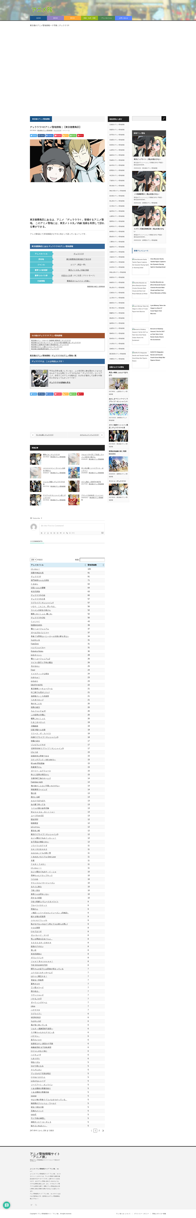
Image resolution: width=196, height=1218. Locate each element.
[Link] (67, 533)
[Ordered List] (54, 533)
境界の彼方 (35, 707)
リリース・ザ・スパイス (41, 733)
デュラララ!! (57, 130)
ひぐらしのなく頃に (39, 1051)
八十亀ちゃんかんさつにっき (42, 1032)
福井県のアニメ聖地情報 (116, 211)
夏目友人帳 (35, 831)
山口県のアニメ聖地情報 (116, 298)
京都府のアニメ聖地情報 (116, 252)
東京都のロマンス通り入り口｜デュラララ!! (46, 347)
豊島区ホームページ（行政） (78, 281)
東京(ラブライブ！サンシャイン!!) (44, 834)
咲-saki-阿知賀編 (37, 763)
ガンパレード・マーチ (40, 935)
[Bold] (41, 533)
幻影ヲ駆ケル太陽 (38, 730)
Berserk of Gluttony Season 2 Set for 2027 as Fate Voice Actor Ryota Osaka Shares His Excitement (157, 334)
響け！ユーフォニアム (40, 629)
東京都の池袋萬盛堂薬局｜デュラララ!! (45, 349)
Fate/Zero (35, 644)
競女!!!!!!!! (34, 819)
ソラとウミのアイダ (39, 846)
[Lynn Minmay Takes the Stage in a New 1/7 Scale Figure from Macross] (140, 321)
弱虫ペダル (35, 1062)
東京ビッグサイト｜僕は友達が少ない (147, 159)
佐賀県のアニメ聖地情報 (116, 328)
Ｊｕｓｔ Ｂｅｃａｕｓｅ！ (42, 961)
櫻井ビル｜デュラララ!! (51, 454)
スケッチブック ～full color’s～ (43, 760)
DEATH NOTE (37, 685)
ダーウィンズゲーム (39, 1002)
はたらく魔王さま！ (39, 976)
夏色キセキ (35, 984)
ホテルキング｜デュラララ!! (89, 435)
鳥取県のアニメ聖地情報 (116, 277)
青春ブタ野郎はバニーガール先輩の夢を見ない (50, 636)
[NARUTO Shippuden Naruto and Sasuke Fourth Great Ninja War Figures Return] (140, 368)
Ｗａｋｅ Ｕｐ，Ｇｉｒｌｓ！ (43, 812)
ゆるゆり (34, 681)
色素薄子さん (36, 767)
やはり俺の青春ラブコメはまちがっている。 (49, 1100)
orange (34, 1096)
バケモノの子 (36, 999)
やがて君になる (37, 1066)
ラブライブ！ (36, 1014)
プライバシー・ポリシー (141, 1213)
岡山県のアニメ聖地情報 (116, 287)
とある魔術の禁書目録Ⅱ (41, 1088)
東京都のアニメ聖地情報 (44, 130)
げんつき (34, 752)
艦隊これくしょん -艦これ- (41, 614)
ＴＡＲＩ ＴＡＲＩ (38, 864)
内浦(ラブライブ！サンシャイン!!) (44, 737)
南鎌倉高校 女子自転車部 (41, 1047)
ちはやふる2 (36, 1021)
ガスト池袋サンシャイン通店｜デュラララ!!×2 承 (118, 426)
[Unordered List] (57, 533)
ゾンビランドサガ (38, 745)
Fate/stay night (37, 782)
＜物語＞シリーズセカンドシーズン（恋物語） (50, 913)
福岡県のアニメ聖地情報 (116, 323)
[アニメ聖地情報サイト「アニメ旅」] (42, 9)
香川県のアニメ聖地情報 (116, 308)
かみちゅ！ (35, 677)
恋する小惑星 (36, 898)
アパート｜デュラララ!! (117, 481)
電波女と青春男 (37, 980)
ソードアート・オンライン (42, 1085)
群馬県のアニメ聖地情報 (116, 170)
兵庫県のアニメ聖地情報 (116, 262)
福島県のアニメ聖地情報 (116, 155)
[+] (73, 533)
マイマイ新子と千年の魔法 (42, 662)
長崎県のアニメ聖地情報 (116, 333)
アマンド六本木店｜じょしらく (92, 495)
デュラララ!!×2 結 (38, 595)
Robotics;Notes (37, 651)
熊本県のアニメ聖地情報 (116, 338)
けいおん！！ (36, 868)
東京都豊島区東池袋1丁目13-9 (78, 259)
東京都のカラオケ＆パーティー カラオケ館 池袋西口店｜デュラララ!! (56, 343)
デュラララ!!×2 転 (38, 618)
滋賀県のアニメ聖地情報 (116, 247)
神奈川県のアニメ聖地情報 (117, 191)
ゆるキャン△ (36, 655)
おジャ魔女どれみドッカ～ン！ (43, 838)
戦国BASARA (36, 625)
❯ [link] (103, 1131)
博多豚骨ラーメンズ (39, 789)
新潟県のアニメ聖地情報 (116, 196)
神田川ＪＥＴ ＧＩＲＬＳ (41, 1122)
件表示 (40, 560)
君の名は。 (35, 991)
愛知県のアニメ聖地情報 (116, 236)
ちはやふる (35, 640)
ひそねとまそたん (38, 1077)
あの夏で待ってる (38, 804)
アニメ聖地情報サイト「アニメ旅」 (45, 1155)
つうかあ (34, 879)
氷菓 (32, 860)
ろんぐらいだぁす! (38, 711)
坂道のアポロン (37, 946)
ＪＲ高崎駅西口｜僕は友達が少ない (146, 194)
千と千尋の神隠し (38, 1118)
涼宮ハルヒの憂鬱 (38, 588)
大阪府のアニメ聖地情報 (116, 257)
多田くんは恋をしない (40, 894)
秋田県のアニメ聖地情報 (116, 145)
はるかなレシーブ (38, 1081)
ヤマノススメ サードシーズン (43, 883)
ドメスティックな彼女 (40, 674)
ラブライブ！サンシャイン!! (42, 603)
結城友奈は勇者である (40, 756)
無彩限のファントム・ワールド (43, 1103)
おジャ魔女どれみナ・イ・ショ (43, 872)
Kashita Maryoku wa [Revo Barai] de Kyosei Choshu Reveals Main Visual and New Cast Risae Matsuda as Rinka (158, 287)
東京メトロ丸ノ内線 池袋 (78, 270)
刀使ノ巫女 (35, 890)
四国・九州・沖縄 (89, 18)
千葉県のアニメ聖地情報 (116, 180)
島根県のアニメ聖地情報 (116, 282)
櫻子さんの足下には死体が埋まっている (47, 969)
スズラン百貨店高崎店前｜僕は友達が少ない (149, 230)
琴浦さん (34, 909)
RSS (35, 1204)
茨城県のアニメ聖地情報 (116, 160)
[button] (85, 565)
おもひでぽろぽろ (38, 801)
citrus (33, 1006)
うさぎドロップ (37, 700)
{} (70, 533)
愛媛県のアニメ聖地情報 (116, 313)
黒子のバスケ (36, 1040)
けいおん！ (35, 569)
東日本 (55, 18)
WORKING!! (36, 1017)
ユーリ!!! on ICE (37, 816)
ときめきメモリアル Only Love (43, 857)
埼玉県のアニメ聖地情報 (116, 175)
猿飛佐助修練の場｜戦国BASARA (117, 452)
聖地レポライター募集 (159, 1213)
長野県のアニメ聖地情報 (116, 221)
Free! (33, 670)
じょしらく (35, 621)
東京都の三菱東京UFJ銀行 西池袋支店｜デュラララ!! (50, 345)
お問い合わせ (123, 18)
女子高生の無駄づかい (40, 842)
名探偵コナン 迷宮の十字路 (42, 1044)
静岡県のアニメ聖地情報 (116, 231)
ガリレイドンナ (37, 958)
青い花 (33, 950)
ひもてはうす (36, 931)
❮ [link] (91, 1131)
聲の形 (33, 793)
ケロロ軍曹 (35, 928)
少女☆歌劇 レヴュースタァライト (45, 902)
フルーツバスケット (39, 905)
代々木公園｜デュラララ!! (44, 435)
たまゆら (34, 584)
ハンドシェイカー (38, 648)
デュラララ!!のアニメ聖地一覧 (64, 356)
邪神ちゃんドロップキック (42, 875)
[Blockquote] (60, 533)
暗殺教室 (34, 823)
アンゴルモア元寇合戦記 (41, 1073)
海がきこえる (36, 704)
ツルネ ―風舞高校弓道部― (42, 1029)
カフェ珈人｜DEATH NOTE (91, 482)
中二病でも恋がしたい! (40, 692)
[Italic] (44, 533)
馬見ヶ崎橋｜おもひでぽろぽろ (118, 374)
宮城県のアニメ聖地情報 (116, 140)
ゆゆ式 (33, 1115)
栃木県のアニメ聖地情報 (116, 165)
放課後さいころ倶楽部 (40, 696)
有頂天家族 (35, 591)
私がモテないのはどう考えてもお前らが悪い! (49, 924)
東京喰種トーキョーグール (42, 689)
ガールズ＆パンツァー (40, 633)
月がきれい (35, 666)
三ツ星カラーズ (37, 988)
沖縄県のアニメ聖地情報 (116, 359)
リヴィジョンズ (37, 995)
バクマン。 (35, 1036)
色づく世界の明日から (40, 775)
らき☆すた (35, 1058)
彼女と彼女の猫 (37, 1107)
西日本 (72, 18)
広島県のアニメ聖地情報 (116, 292)
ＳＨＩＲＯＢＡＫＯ (39, 849)
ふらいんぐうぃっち (39, 920)
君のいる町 (35, 797)
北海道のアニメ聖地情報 (116, 124)
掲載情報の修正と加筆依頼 (96, 286)
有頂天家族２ (36, 954)
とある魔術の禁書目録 (40, 1092)
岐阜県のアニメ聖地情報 (116, 226)
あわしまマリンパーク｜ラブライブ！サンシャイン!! (118, 400)
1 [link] (95, 1131)
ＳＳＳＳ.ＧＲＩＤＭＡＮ (41, 943)
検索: (77, 560)
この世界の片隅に (38, 715)
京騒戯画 (34, 726)
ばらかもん (35, 827)
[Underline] (48, 533)
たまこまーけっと (38, 722)
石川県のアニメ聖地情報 (116, 206)
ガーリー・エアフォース (41, 771)
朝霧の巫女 (35, 741)
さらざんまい (36, 1070)
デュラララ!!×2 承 (38, 599)
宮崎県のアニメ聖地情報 (116, 349)
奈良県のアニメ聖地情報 (116, 267)
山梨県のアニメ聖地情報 (116, 216)
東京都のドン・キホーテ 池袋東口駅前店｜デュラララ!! (51, 340)
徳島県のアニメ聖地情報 (116, 303)
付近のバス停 (66, 275)
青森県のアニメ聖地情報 (116, 129)
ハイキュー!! (36, 1055)
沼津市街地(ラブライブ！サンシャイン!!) (47, 748)
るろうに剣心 (36, 887)
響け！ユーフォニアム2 (40, 659)
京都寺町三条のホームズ (41, 778)
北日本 (38, 18)
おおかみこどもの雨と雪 (41, 853)
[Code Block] (63, 533)
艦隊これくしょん (38, 719)
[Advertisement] (98, 44)
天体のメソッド (37, 1111)
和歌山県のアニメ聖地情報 (117, 272)
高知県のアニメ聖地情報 (116, 318)
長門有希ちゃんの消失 (40, 580)
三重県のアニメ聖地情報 (116, 242)
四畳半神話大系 (37, 573)
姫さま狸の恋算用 (38, 917)
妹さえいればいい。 (39, 1126)
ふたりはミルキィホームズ (42, 973)
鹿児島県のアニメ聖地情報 (117, 354)
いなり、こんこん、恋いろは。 (43, 606)
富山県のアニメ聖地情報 (116, 201)
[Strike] (51, 533)
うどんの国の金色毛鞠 (40, 808)
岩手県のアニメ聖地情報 (116, 135)
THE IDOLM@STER (39, 965)
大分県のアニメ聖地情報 (116, 343)
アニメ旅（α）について (123, 1213)
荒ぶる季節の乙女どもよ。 (42, 939)
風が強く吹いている (39, 1025)
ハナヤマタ (35, 1010)
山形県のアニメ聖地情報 (116, 150)
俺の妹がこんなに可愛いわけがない (45, 786)
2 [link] (99, 1131)
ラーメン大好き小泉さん (41, 610)
